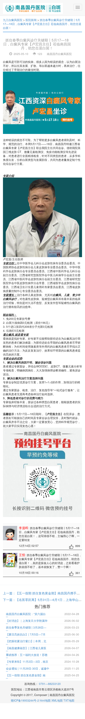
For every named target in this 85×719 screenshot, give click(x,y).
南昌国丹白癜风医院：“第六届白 (26, 614)
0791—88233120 (50, 684)
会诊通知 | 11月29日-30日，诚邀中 (27, 668)
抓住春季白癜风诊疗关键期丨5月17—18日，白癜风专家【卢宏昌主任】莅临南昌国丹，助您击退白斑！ (42, 24)
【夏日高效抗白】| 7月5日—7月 (25, 634)
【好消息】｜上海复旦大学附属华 (26, 621)
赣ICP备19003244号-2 (25, 700)
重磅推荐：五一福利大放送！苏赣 (26, 655)
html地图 (45, 700)
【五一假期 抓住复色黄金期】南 (25, 675)
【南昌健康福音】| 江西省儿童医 (26, 648)
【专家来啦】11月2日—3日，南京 (27, 661)
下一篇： (9, 599)
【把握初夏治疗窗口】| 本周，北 (26, 641)
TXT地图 (68, 700)
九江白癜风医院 (12, 20)
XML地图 (57, 700)
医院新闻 (31, 20)
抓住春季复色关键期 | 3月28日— (26, 627)
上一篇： (9, 593)
